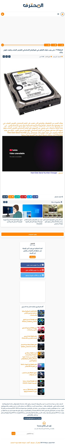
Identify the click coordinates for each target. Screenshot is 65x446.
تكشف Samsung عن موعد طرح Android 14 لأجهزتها (30, 390)
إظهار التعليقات (32, 234)
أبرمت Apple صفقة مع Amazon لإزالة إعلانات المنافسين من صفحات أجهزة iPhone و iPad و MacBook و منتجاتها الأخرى (29, 356)
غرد (28, 196)
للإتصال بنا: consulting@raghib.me (32, 418)
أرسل (16, 196)
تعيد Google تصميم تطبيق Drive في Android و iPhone (29, 320)
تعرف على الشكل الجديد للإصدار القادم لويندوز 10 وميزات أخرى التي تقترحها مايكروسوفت (33, 221)
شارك (34, 196)
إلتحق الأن (32, 257)
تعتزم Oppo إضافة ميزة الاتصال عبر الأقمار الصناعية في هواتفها (29, 345)
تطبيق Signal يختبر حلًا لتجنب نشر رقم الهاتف (29, 373)
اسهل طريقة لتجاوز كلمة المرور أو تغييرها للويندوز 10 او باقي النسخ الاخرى (12, 220)
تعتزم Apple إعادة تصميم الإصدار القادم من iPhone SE (29, 337)
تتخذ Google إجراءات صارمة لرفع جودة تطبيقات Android (30, 381)
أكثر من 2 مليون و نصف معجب (34, 265)
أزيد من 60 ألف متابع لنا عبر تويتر (33, 275)
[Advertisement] (32, 29)
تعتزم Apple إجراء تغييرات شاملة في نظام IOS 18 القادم (29, 365)
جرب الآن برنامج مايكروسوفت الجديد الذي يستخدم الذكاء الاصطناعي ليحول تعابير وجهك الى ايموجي (53, 221)
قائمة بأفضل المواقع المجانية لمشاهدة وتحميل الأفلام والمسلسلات (29, 313)
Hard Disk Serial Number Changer (44, 172)
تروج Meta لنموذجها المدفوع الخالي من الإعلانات (29, 328)
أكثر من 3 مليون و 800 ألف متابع (33, 270)
